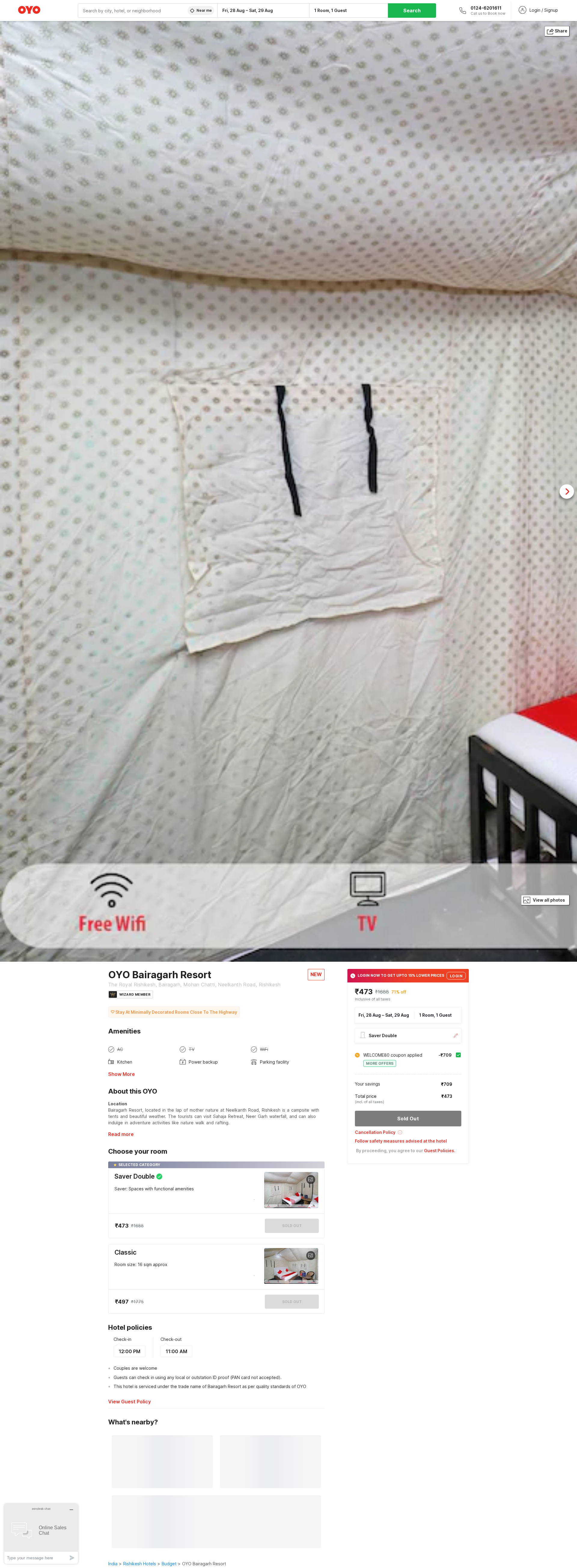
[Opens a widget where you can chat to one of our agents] (41, 1533)
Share (561, 30)
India (113, 1563)
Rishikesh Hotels (139, 1563)
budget (169, 1563)
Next (567, 491)
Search (412, 11)
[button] (408, 1134)
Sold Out (292, 1301)
